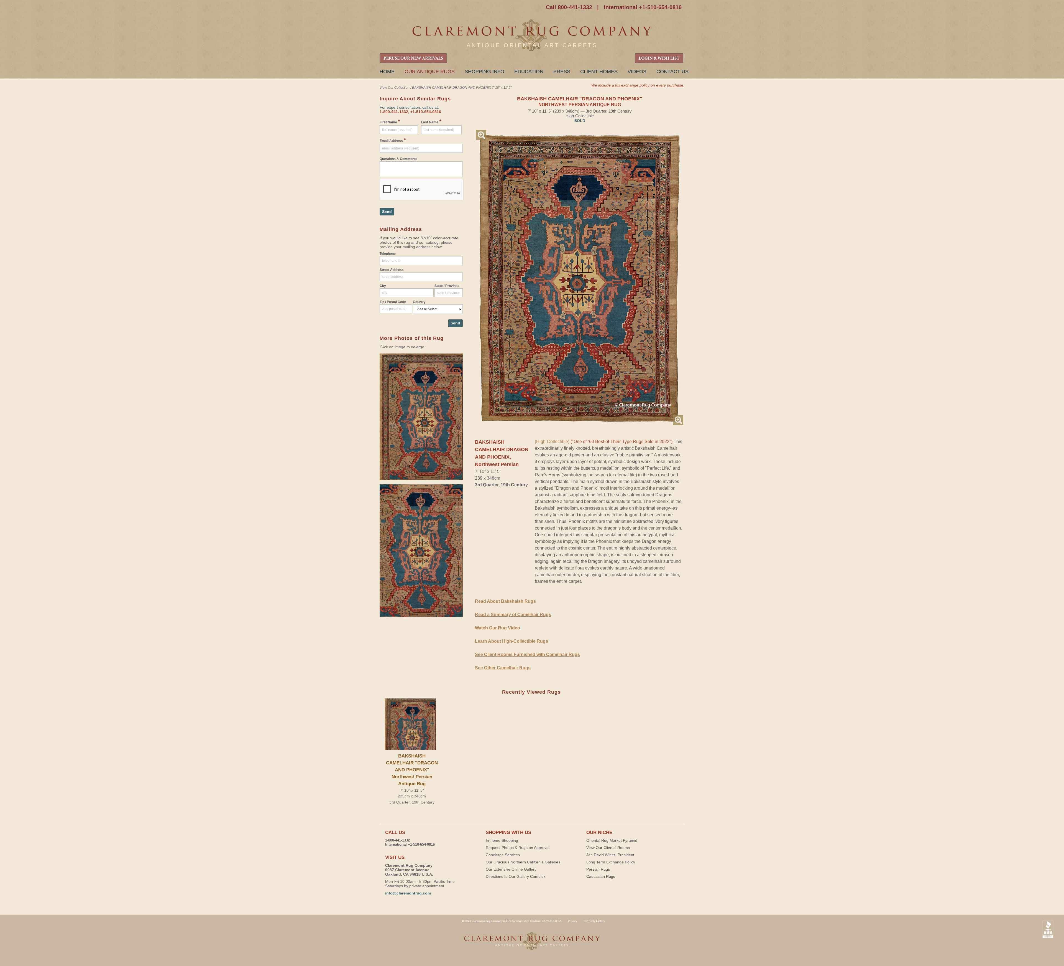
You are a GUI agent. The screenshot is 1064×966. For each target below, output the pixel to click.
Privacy (572, 920)
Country (419, 302)
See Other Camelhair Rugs (503, 667)
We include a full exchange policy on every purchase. (637, 85)
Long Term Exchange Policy (610, 862)
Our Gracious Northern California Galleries (523, 862)
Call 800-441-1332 (569, 7)
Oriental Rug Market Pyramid (611, 840)
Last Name (431, 121)
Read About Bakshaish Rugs (505, 601)
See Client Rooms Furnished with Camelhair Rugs (527, 654)
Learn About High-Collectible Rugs (511, 641)
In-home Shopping (502, 840)
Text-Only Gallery (594, 920)
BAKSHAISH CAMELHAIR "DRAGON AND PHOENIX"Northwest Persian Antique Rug (412, 770)
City (383, 286)
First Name (390, 121)
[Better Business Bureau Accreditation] (1047, 929)
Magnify (481, 135)
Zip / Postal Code (393, 302)
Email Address (393, 140)
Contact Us (672, 71)
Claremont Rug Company (532, 35)
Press (561, 71)
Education (528, 71)
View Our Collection (395, 88)
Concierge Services (503, 855)
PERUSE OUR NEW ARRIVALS (413, 58)
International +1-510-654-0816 (643, 7)
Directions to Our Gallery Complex (516, 876)
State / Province (446, 286)
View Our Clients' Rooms (608, 847)
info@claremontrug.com (408, 893)
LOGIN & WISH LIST (659, 58)
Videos (637, 71)
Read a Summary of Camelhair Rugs (513, 614)
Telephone (388, 254)
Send (387, 211)
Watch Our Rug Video (497, 628)
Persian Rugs (598, 869)
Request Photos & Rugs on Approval (517, 847)
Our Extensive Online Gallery (511, 869)
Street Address (392, 270)
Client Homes (599, 71)
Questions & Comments (398, 159)
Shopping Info (484, 71)
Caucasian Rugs (600, 876)
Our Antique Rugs (430, 71)
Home (387, 71)
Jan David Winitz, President (610, 855)
